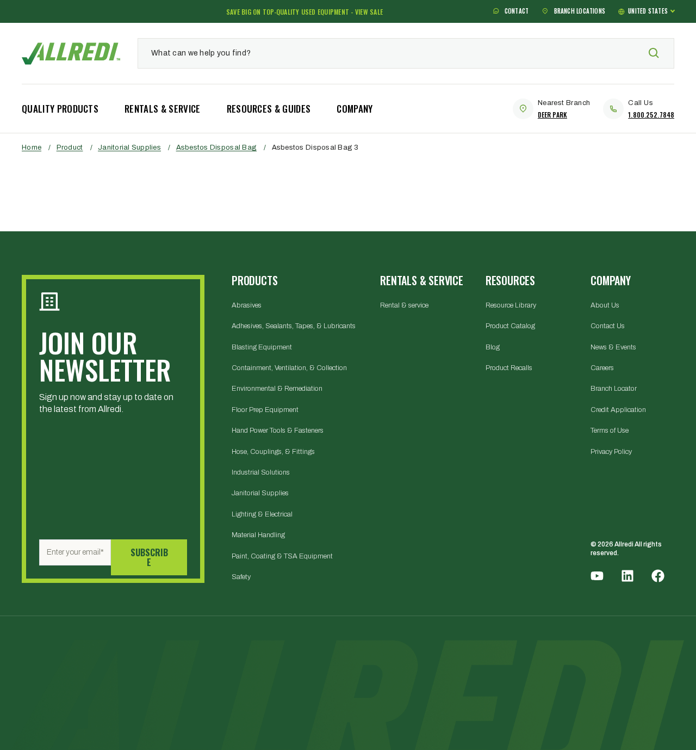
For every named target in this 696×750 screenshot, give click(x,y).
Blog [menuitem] (493, 347)
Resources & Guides (269, 108)
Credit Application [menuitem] (618, 410)
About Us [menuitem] (605, 305)
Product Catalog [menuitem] (510, 326)
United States (648, 11)
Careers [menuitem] (602, 368)
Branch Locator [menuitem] (614, 388)
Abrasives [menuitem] (247, 305)
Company (354, 108)
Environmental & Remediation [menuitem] (277, 388)
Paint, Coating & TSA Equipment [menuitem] (282, 556)
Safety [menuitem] (241, 577)
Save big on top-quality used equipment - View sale (304, 11)
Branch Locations (578, 11)
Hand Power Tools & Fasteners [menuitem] (278, 430)
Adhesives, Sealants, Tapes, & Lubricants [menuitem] (294, 326)
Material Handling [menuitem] (258, 535)
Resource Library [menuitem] (511, 305)
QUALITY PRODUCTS (60, 108)
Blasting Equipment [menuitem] (262, 347)
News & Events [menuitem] (613, 347)
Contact (516, 11)
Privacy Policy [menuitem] (611, 452)
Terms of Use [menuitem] (610, 430)
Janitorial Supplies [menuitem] (260, 493)
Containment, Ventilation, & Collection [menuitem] (289, 368)
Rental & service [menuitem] (404, 305)
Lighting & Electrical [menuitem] (262, 514)
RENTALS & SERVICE (162, 108)
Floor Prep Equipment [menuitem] (265, 410)
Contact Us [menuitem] (608, 326)
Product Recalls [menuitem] (509, 368)
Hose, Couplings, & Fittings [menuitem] (273, 452)
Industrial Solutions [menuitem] (261, 472)
